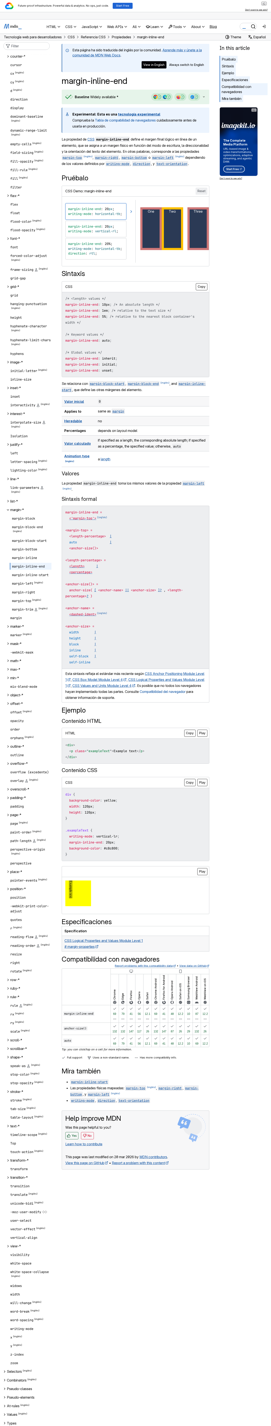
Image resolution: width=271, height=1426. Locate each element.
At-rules (13, 1406)
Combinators (17, 1380)
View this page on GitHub (84, 1163)
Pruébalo (229, 59)
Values (12, 1415)
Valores (70, 473)
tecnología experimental (139, 114)
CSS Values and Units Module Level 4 (102, 685)
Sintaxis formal (79, 499)
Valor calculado (77, 443)
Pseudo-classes (19, 1389)
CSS (90, 139)
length (105, 459)
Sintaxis (228, 66)
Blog (213, 26)
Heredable (73, 421)
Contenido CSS (79, 770)
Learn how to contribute (83, 1144)
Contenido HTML (81, 721)
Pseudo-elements (20, 1397)
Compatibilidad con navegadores (236, 89)
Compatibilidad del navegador (163, 691)
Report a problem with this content (138, 1163)
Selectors (14, 1372)
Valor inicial (74, 401)
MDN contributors (153, 1157)
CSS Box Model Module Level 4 (97, 679)
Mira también (231, 98)
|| (127, 590)
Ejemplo (228, 73)
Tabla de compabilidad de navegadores (125, 120)
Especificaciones (235, 80)
